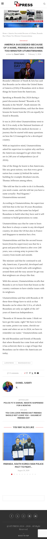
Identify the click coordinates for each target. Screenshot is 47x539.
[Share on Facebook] (29, 373)
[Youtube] (35, 516)
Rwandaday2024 (24, 363)
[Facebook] (11, 516)
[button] (5, 454)
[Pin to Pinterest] (35, 373)
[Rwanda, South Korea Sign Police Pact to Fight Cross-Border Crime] (23, 446)
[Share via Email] (38, 373)
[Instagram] (23, 516)
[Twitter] (17, 516)
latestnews (9, 363)
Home (5, 33)
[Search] (44, 4)
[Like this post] (27, 373)
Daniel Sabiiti (19, 54)
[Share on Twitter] (32, 373)
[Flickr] (29, 516)
